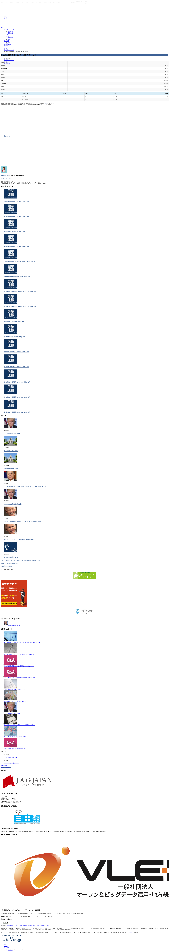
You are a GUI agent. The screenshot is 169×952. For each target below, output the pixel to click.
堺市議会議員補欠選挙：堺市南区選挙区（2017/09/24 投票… (20, 291)
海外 (9, 39)
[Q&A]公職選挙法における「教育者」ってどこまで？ (19, 666)
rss (5, 16)
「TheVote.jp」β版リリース (11, 763)
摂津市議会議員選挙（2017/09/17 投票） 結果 (16, 367)
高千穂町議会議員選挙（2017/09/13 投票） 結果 (17, 276)
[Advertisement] (21, 23)
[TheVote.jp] (12, 12)
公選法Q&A (7, 44)
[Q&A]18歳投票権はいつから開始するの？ (16, 748)
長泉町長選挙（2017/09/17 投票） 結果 (14, 231)
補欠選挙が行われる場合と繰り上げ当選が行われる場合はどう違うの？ (24, 642)
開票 (5, 61)
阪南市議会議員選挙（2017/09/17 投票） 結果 (16, 352)
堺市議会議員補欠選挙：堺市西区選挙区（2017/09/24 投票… (20, 306)
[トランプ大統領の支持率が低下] (6, 624)
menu (2, 27)
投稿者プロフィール (6, 178)
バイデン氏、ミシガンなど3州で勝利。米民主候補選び (19, 539)
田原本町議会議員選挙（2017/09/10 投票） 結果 (17, 412)
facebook (6, 19)
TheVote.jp (10, 950)
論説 (9, 42)
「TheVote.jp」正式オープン (12, 757)
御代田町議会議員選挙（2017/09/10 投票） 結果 (17, 397)
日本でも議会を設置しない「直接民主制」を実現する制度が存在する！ (20, 560)
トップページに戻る (6, 566)
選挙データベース (9, 30)
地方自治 (10, 37)
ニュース (6, 34)
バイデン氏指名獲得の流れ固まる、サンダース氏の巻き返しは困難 (22, 521)
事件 (9, 36)
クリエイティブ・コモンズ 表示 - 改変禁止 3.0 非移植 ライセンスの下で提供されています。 (28, 925)
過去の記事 (4, 766)
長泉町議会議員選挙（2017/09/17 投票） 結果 (16, 246)
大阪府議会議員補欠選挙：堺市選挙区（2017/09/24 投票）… (20, 261)
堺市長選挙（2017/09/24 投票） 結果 (14, 321)
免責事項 (129, 932)
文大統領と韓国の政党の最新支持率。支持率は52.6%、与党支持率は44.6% (25, 486)
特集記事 (6, 41)
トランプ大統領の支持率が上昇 (12, 504)
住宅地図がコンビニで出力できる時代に (15, 701)
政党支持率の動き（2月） (11, 557)
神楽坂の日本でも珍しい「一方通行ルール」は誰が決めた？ (20, 654)
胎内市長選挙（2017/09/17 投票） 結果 (14, 337)
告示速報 (10, 31)
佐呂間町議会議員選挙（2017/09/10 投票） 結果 (17, 382)
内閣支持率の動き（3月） (11, 468)
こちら (45, 103)
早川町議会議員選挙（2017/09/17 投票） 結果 (16, 216)
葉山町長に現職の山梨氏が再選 (9, 563)
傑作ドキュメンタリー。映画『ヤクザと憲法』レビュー (19, 725)
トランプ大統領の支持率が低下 (12, 433)
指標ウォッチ (8, 45)
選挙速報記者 (8, 63)
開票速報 (10, 33)
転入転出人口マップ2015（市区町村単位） (16, 736)
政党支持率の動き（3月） (11, 451)
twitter (5, 17)
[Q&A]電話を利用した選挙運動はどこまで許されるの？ (19, 677)
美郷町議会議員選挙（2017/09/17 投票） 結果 (16, 201)
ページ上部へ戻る (6, 767)
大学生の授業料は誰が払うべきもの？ (14, 689)
